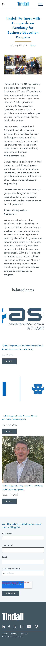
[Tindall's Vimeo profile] (36, 627)
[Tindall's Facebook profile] (11, 627)
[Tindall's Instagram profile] (23, 627)
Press (33, 45)
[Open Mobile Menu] (40, 4)
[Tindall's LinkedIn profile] (5, 627)
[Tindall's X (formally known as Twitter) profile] (17, 627)
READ (9, 361)
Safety (4, 634)
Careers (14, 634)
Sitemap (24, 634)
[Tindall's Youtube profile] (31, 627)
